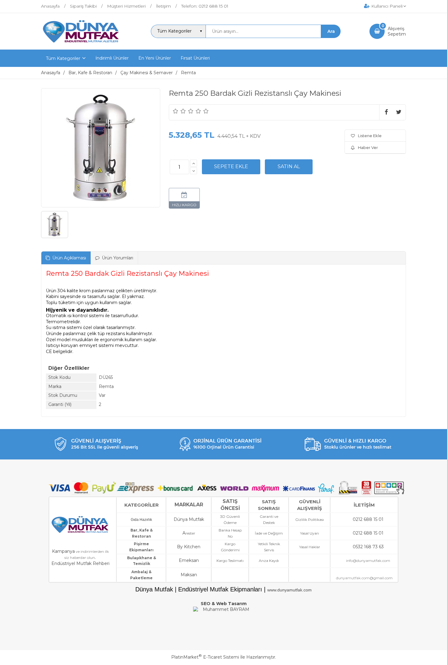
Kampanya (63, 551)
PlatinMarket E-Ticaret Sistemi (205, 657)
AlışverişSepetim (397, 31)
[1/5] (175, 111)
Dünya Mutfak (189, 519)
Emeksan (189, 560)
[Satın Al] (289, 166)
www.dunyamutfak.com (289, 589)
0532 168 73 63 (368, 546)
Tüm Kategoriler (63, 58)
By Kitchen (188, 546)
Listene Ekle (370, 135)
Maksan (189, 574)
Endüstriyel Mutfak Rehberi (80, 563)
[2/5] (179, 111)
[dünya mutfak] (81, 44)
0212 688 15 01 (368, 519)
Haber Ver (368, 147)
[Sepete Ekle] (231, 166)
